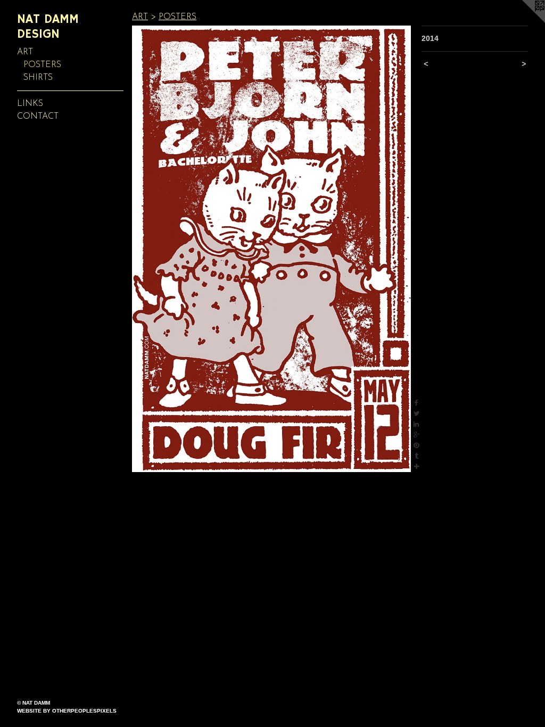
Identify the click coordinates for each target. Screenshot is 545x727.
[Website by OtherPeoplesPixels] (523, 21)
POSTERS (42, 65)
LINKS (30, 104)
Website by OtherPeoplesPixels (67, 711)
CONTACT (38, 116)
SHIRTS (38, 77)
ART (25, 52)
